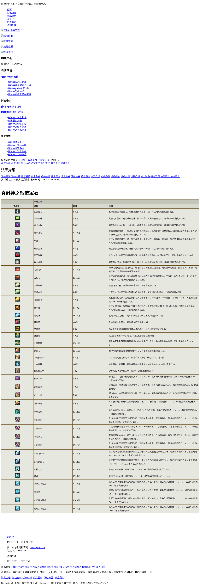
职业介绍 (45, 163)
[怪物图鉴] (6, 112)
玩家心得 (11, 22)
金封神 (21, 160)
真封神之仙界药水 (17, 126)
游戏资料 (11, 15)
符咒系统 (25, 176)
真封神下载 (31, 567)
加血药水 (175, 176)
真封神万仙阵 (79, 567)
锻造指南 (115, 176)
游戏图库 (11, 25)
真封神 (10, 536)
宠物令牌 (15, 176)
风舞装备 (75, 176)
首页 (9, 9)
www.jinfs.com (37, 547)
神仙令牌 (105, 176)
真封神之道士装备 (17, 151)
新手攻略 (16, 106)
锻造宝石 (155, 176)
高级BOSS (17, 112)
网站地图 (48, 577)
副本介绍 (65, 163)
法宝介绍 (44, 160)
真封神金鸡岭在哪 (17, 82)
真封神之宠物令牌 (17, 145)
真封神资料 (19, 567)
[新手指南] (6, 106)
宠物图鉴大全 (15, 120)
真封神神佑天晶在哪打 (19, 94)
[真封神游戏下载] (10, 30)
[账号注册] (7, 36)
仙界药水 (55, 176)
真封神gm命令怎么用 (18, 88)
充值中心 (11, 19)
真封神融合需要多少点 (19, 85)
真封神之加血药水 (17, 117)
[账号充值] (7, 41)
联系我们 (59, 577)
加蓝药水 (165, 176)
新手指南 (6, 163)
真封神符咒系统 (16, 148)
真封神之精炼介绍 (17, 123)
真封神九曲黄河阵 (96, 567)
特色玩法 (25, 163)
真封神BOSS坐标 (63, 567)
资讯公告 (11, 12)
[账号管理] (7, 46)
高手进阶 (15, 163)
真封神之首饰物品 (17, 130)
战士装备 (145, 176)
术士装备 (65, 176)
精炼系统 (85, 176)
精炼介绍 (135, 176)
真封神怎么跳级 (16, 91)
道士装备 (35, 176)
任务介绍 (55, 163)
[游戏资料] (7, 52)
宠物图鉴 (6, 176)
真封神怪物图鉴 (45, 567)
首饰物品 (45, 176)
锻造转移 (125, 176)
